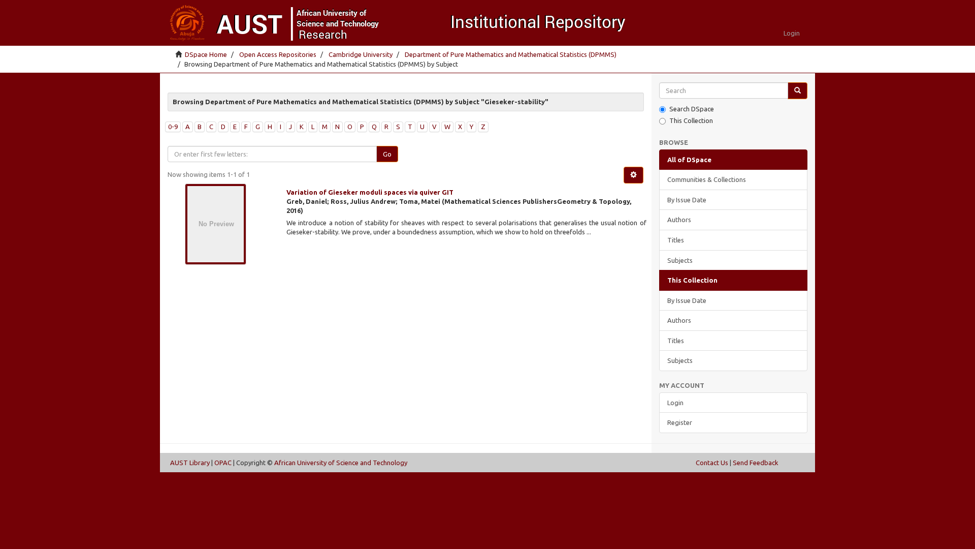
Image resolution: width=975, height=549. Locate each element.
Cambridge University (361, 54)
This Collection (691, 120)
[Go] (797, 90)
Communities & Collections (706, 179)
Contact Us (712, 462)
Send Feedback (755, 462)
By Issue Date (686, 199)
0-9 (173, 126)
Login (675, 402)
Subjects (680, 260)
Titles (675, 239)
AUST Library (190, 462)
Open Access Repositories (277, 54)
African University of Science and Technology (340, 462)
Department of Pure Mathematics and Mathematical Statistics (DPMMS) (510, 54)
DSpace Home (206, 54)
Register (679, 422)
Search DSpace (691, 108)
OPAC (223, 462)
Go (387, 154)
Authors (679, 219)
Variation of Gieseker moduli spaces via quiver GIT (369, 192)
